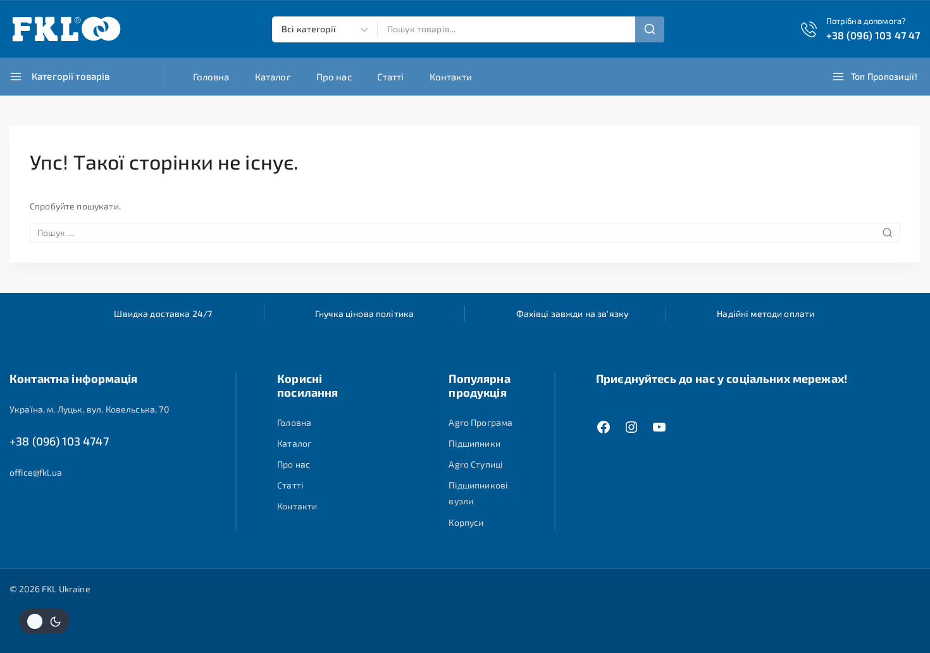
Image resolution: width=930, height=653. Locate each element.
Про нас (334, 76)
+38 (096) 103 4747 (59, 441)
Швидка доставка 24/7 (163, 313)
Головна (211, 76)
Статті (390, 76)
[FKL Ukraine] (66, 29)
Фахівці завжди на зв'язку (572, 313)
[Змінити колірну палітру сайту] (44, 621)
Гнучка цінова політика (364, 313)
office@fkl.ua (35, 472)
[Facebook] (603, 427)
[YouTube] (659, 427)
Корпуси (466, 522)
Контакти (451, 76)
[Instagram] (631, 427)
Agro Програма (480, 422)
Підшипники (474, 443)
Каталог (273, 76)
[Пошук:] (465, 232)
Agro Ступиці (476, 464)
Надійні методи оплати (765, 313)
